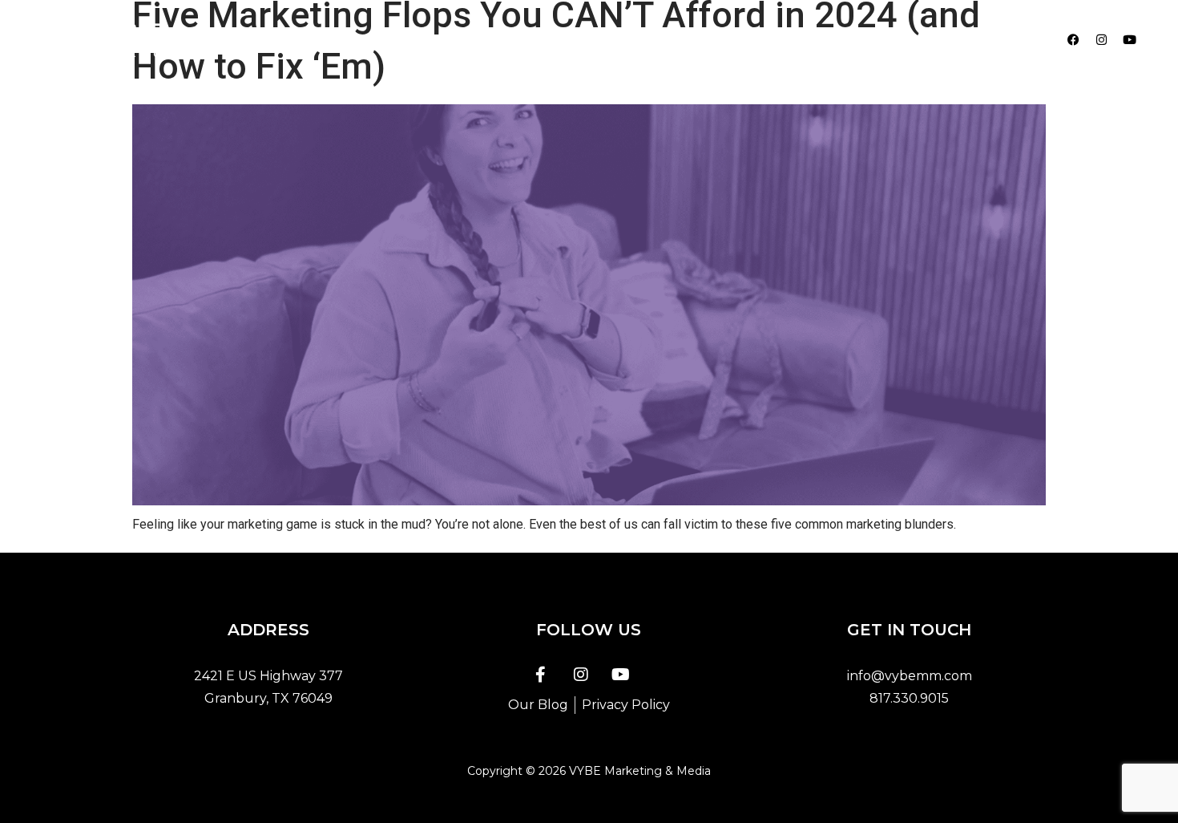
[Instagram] (1102, 40)
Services (621, 39)
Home (470, 39)
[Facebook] (1074, 40)
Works (699, 39)
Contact (777, 39)
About (542, 39)
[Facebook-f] (541, 675)
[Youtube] (1130, 40)
